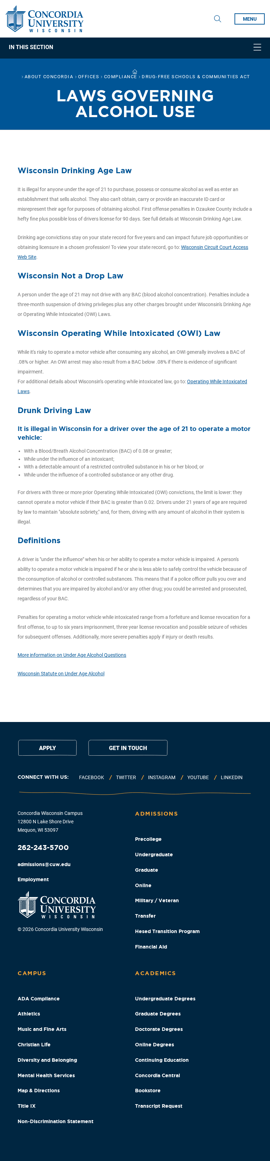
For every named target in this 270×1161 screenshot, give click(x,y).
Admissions (156, 813)
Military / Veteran (157, 900)
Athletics (29, 1014)
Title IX (27, 1106)
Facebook (91, 777)
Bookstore (148, 1090)
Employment (33, 879)
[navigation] (135, 48)
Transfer (145, 916)
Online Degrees (154, 1044)
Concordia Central (157, 1075)
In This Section (31, 47)
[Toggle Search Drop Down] (217, 19)
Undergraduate (154, 854)
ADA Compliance (39, 998)
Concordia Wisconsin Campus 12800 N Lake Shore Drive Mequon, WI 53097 (50, 821)
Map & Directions (39, 1090)
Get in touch (128, 748)
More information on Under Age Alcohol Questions (72, 655)
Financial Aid (151, 947)
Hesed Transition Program (167, 931)
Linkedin (232, 777)
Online (143, 885)
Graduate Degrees (158, 1014)
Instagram (161, 777)
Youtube (198, 777)
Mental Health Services (46, 1075)
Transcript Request (158, 1106)
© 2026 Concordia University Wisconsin (60, 929)
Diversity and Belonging (47, 1060)
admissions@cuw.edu (44, 864)
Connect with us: (43, 777)
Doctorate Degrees (159, 1029)
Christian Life (34, 1044)
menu (250, 19)
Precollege (148, 839)
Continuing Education (162, 1060)
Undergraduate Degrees (165, 998)
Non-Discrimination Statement (56, 1121)
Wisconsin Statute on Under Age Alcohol (61, 673)
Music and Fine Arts (42, 1029)
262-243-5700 (43, 847)
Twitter (126, 777)
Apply (47, 748)
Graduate (146, 870)
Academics (155, 973)
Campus (32, 973)
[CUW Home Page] (44, 18)
